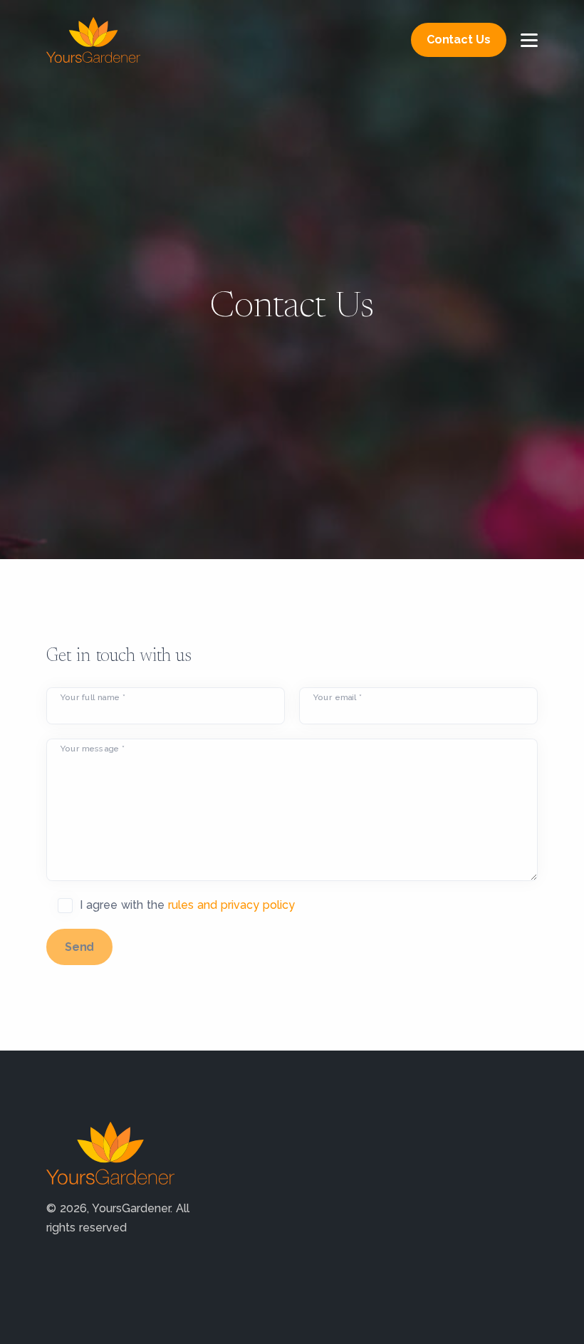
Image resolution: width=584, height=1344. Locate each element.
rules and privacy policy (231, 905)
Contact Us (459, 39)
